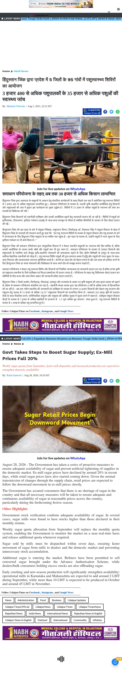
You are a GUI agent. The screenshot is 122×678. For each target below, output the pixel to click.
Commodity (80, 619)
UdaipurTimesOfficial (17, 606)
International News (57, 613)
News (17, 343)
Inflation (97, 619)
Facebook (34, 311)
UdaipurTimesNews (90, 606)
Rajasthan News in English (88, 613)
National (42, 619)
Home (6, 71)
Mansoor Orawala (16, 106)
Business (56, 600)
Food (43, 600)
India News (35, 613)
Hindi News (21, 71)
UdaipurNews (43, 606)
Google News (66, 311)
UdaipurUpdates (77, 600)
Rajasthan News (14, 613)
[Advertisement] (61, 45)
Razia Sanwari (14, 375)
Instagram (47, 311)
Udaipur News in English (18, 619)
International (60, 619)
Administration (26, 600)
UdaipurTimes (65, 606)
